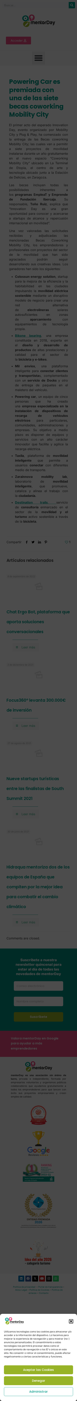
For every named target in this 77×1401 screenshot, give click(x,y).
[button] (71, 1321)
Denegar (38, 1381)
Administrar (38, 1392)
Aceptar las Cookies (38, 1370)
